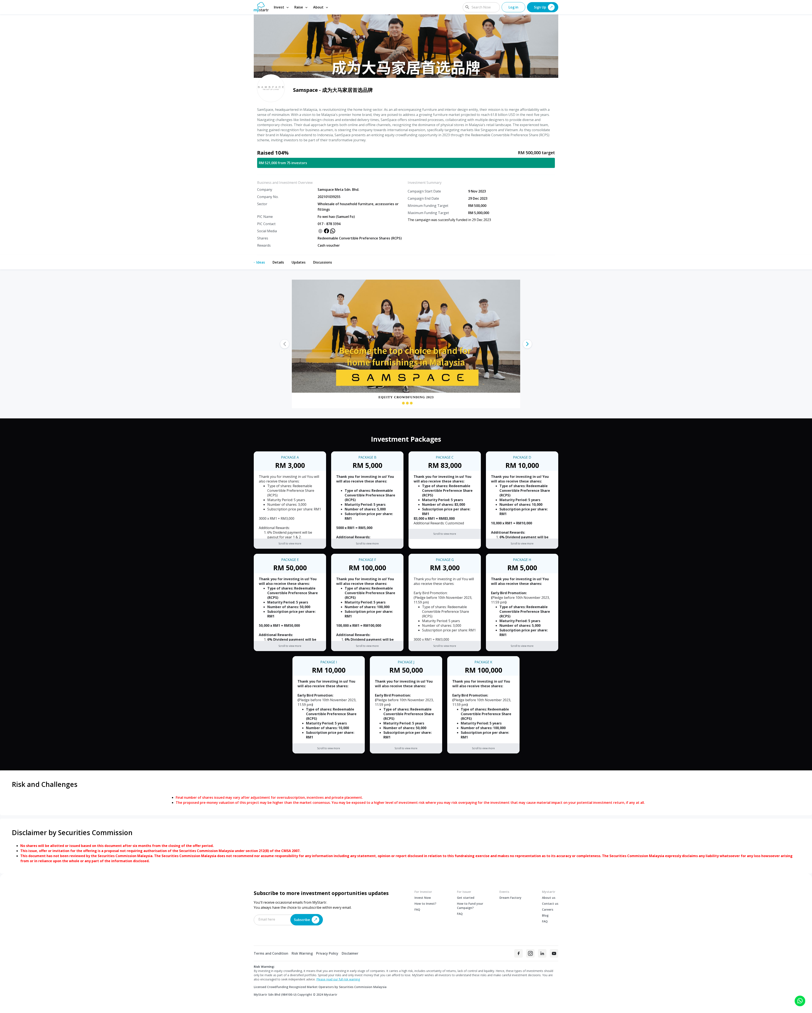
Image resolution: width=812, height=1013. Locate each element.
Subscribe (302, 919)
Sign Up (540, 7)
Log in (513, 7)
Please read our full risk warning (338, 979)
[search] (467, 7)
